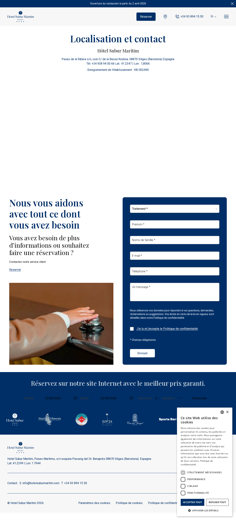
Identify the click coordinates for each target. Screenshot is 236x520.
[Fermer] (232, 4)
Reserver (15, 269)
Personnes (145, 398)
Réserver (146, 16)
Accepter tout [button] (192, 502)
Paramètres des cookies (94, 503)
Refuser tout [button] (217, 502)
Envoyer (142, 353)
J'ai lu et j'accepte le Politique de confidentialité (167, 328)
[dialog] (204, 462)
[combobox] (222, 412)
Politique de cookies (129, 503)
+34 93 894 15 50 (192, 16)
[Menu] (226, 16)
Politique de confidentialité (165, 503)
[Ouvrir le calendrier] (75, 398)
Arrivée (28, 398)
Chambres (168, 398)
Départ (84, 398)
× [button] (227, 412)
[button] (205, 510)
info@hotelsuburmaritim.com (40, 483)
